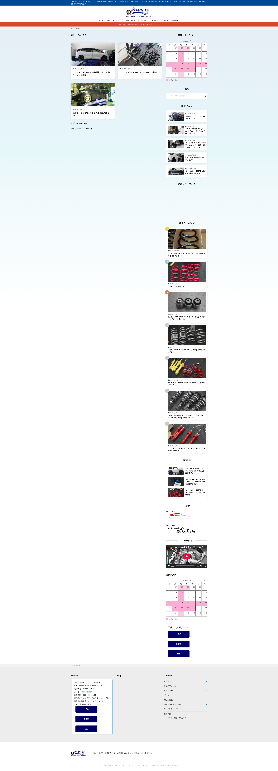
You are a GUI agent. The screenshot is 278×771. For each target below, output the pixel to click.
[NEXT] (205, 41)
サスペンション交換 (172, 709)
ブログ (166, 20)
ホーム (100, 20)
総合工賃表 (168, 700)
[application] (186, 556)
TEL (178, 654)
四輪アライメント (113, 20)
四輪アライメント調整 (172, 704)
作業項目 (143, 20)
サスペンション (129, 20)
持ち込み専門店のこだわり (177, 718)
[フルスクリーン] (205, 566)
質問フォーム (169, 690)
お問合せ (155, 20)
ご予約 (178, 634)
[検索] (204, 96)
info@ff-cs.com (86, 692)
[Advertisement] (179, 201)
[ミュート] (201, 566)
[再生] (169, 566)
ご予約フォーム (170, 686)
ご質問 (178, 644)
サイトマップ (169, 681)
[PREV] (168, 41)
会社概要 (175, 20)
